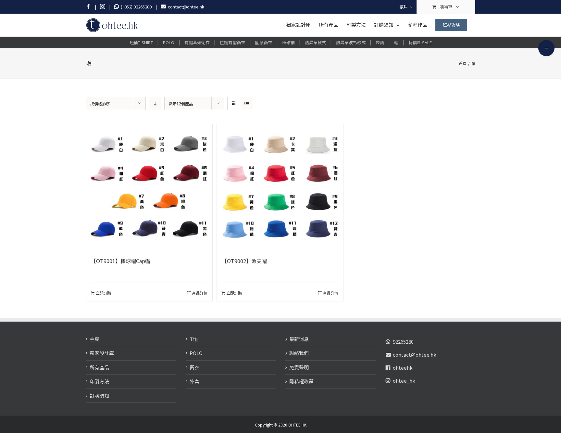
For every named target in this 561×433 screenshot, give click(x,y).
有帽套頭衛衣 (197, 42)
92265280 (403, 341)
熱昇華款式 (315, 42)
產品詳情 (199, 293)
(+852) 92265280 (135, 7)
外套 (194, 381)
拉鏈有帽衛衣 (232, 42)
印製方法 (99, 381)
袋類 (380, 42)
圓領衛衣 (263, 42)
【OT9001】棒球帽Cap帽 (120, 261)
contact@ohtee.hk (414, 354)
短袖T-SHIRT (141, 42)
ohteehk (403, 367)
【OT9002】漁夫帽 (244, 261)
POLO (168, 42)
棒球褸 (288, 42)
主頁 (94, 339)
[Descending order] (155, 103)
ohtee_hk (404, 380)
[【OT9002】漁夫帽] (280, 187)
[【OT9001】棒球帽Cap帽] (149, 187)
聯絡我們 (299, 353)
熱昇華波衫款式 (351, 42)
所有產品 (99, 367)
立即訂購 (103, 293)
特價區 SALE (420, 42)
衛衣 (194, 367)
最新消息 (299, 339)
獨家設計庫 (102, 353)
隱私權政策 (301, 381)
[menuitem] (406, 7)
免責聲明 (299, 367)
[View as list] (246, 103)
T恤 (194, 339)
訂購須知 (99, 395)
